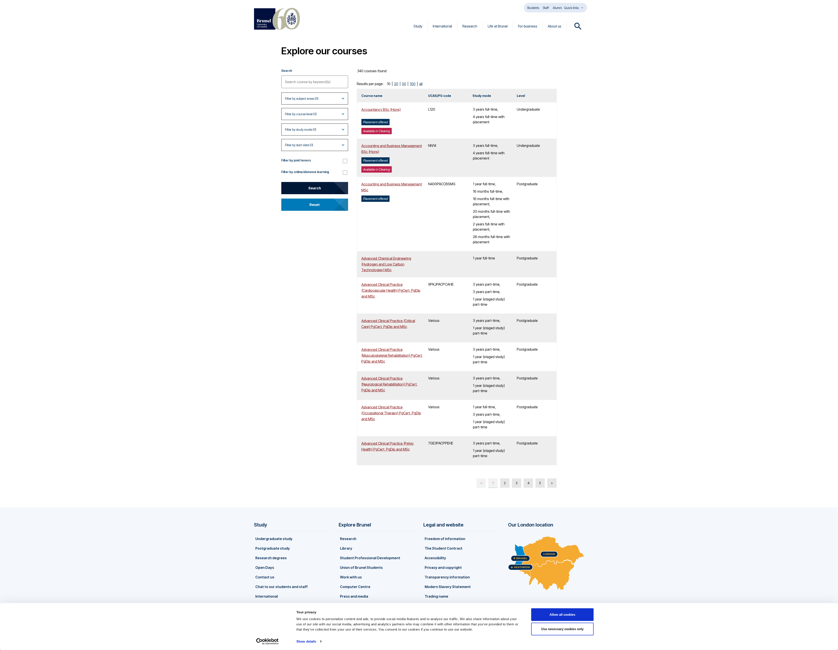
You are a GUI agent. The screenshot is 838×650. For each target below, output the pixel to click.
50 (404, 84)
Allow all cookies (562, 614)
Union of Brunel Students (361, 567)
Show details (306, 641)
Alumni (557, 8)
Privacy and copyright (443, 567)
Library (346, 548)
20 (396, 84)
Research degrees (271, 558)
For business (527, 26)
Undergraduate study (273, 539)
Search (286, 70)
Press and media (354, 596)
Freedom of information (445, 539)
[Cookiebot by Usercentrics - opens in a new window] (267, 641)
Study (418, 26)
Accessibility (435, 558)
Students (533, 8)
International (442, 26)
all (420, 84)
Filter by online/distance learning (305, 172)
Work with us (351, 577)
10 (388, 84)
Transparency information (447, 577)
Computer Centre (355, 587)
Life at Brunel (498, 26)
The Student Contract (443, 548)
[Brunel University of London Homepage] (277, 19)
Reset (314, 204)
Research (469, 26)
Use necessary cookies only (562, 629)
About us (554, 26)
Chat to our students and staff (281, 587)
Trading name (436, 596)
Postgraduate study (272, 548)
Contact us (264, 577)
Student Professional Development (370, 558)
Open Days (264, 567)
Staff (546, 8)
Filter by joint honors (296, 160)
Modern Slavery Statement (448, 587)
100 (413, 84)
